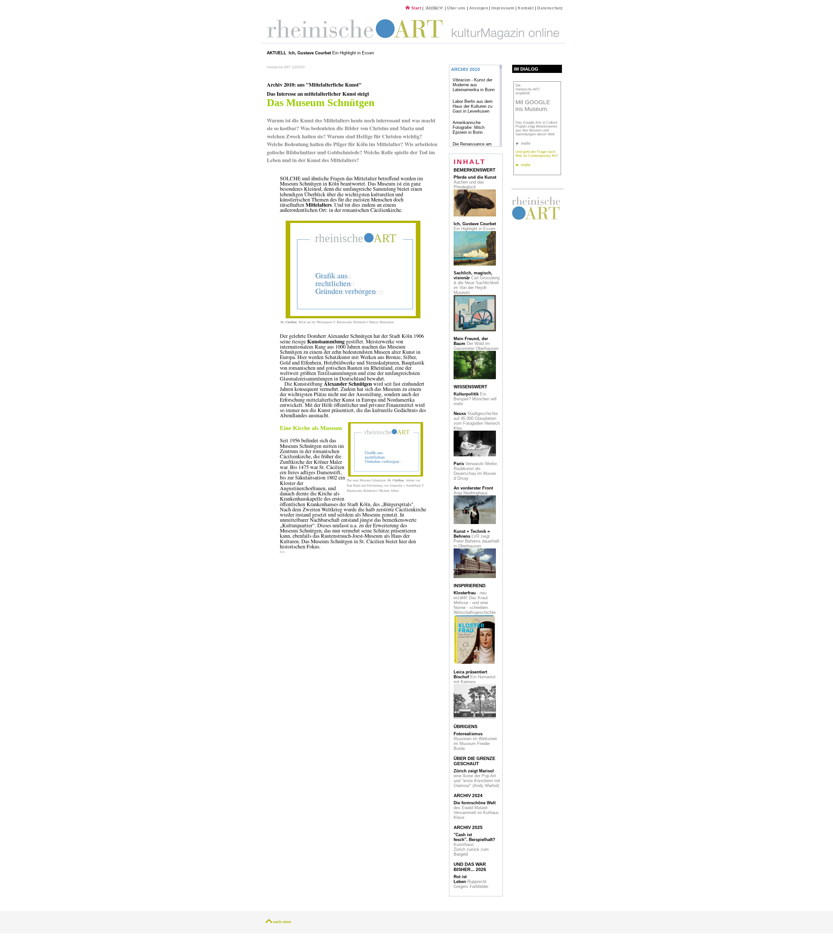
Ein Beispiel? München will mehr (475, 399)
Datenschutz (550, 8)
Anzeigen (478, 8)
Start (415, 8)
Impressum (503, 8)
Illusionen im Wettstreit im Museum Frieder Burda (475, 741)
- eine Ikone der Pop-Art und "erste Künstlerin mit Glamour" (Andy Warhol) (477, 778)
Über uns (456, 8)
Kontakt (526, 8)
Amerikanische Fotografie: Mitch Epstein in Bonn (469, 127)
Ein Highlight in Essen (332, 52)
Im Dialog (526, 69)
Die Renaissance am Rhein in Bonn (472, 146)
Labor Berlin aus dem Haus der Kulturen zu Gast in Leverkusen (473, 106)
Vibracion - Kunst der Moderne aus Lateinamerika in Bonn (474, 84)
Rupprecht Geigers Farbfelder (472, 881)
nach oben (282, 922)
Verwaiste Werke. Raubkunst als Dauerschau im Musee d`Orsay (476, 471)
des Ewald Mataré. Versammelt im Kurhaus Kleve (476, 810)
